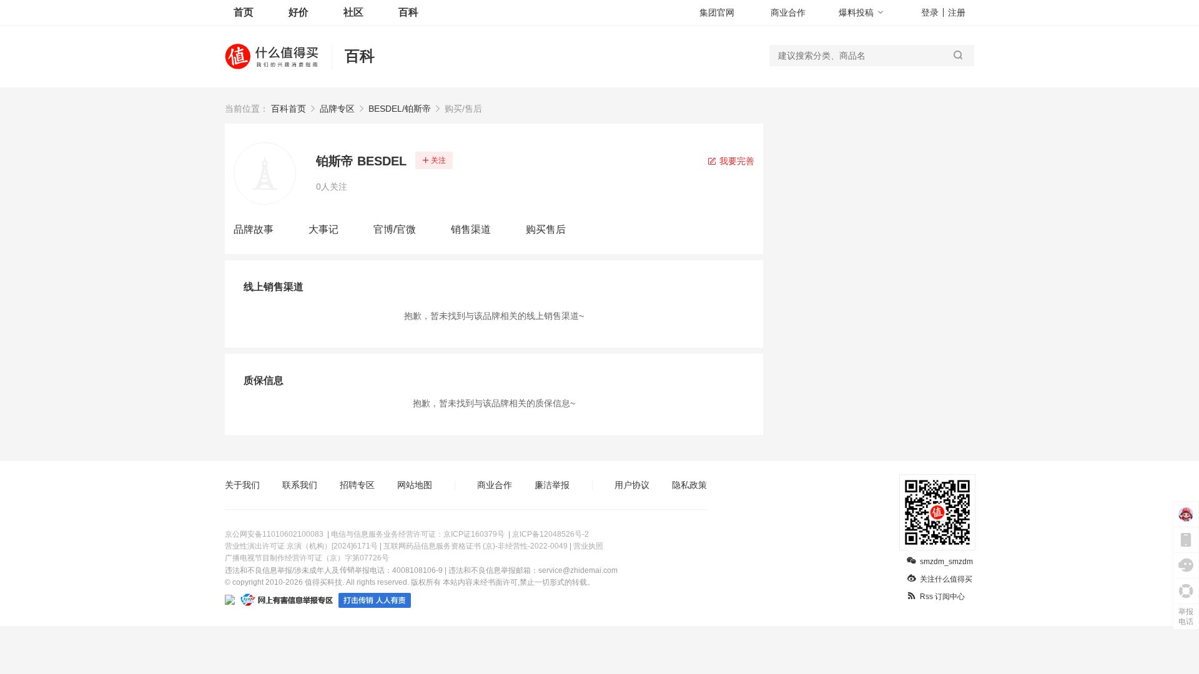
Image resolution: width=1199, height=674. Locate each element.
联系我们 (299, 485)
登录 (930, 12)
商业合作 (788, 12)
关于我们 (242, 485)
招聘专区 (357, 485)
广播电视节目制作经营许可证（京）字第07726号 (307, 558)
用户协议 (631, 485)
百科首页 (288, 109)
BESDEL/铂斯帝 (399, 109)
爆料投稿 (856, 12)
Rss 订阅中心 (942, 596)
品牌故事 (254, 229)
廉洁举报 (552, 485)
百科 (408, 12)
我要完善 (735, 161)
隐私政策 (689, 485)
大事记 (323, 229)
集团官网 (716, 12)
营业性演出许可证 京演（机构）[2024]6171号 (301, 546)
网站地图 (414, 485)
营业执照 (588, 546)
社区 (353, 12)
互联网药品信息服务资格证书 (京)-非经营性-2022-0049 (475, 546)
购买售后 (546, 229)
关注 (438, 160)
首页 (244, 12)
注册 (956, 12)
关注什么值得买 (946, 579)
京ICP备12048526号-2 (550, 534)
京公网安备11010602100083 (274, 534)
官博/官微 (394, 229)
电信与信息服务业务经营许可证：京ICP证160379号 (418, 534)
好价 (298, 12)
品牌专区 (337, 109)
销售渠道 (471, 229)
